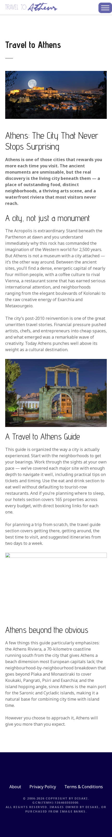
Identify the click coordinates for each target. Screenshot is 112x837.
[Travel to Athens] (56, 74)
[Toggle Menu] (105, 7)
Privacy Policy (42, 787)
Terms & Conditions (83, 787)
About (15, 787)
